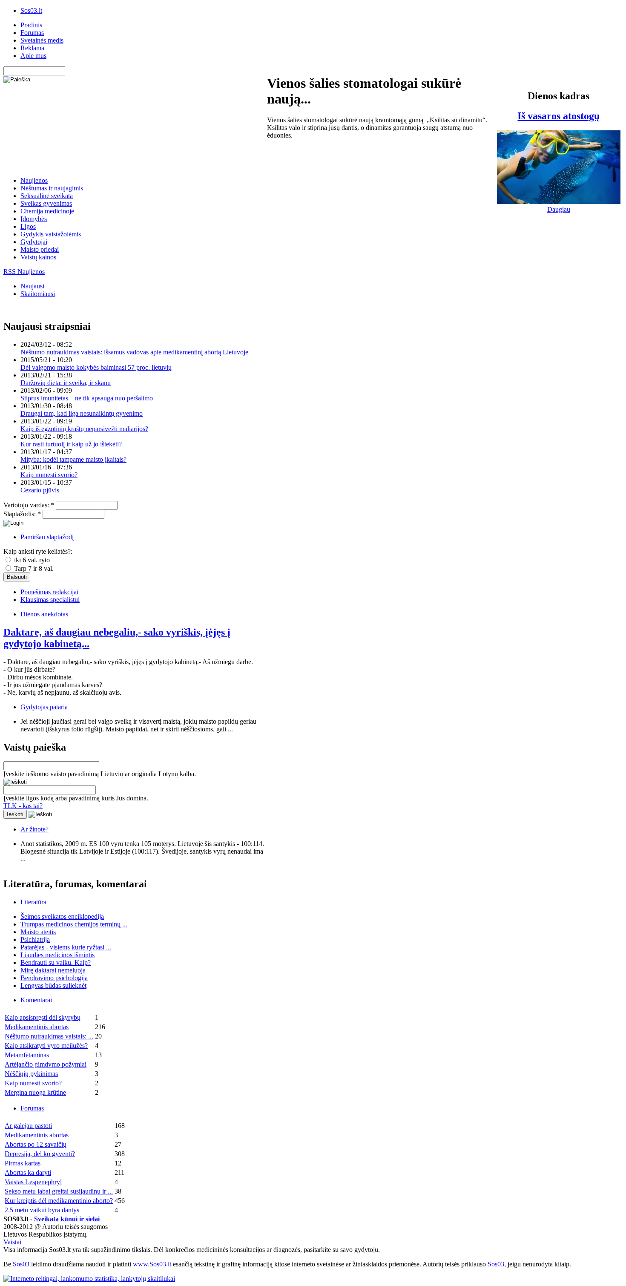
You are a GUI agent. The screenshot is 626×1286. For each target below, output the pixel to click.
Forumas (32, 32)
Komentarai (36, 1000)
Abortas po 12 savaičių (35, 1144)
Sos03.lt (31, 10)
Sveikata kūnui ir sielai (67, 1219)
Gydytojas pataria (44, 707)
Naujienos (34, 180)
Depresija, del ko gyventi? (40, 1153)
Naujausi (32, 286)
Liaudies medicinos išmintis (57, 954)
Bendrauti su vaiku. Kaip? (55, 962)
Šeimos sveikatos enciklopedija (62, 916)
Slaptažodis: (22, 514)
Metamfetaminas (27, 1055)
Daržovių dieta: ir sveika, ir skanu (65, 382)
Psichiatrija (35, 939)
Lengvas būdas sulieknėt (53, 985)
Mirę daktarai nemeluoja (53, 970)
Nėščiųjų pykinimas (31, 1073)
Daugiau (558, 209)
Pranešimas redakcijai (49, 592)
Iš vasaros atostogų (558, 115)
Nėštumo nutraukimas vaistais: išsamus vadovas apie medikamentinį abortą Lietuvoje (134, 352)
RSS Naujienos (24, 271)
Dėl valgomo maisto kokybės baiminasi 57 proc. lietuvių (96, 367)
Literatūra (33, 902)
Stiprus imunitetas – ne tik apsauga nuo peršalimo (86, 398)
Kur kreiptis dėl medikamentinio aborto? (59, 1200)
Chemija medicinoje (47, 211)
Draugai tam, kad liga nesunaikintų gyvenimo (81, 413)
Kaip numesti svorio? (49, 474)
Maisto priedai (39, 249)
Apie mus (33, 55)
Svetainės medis (41, 40)
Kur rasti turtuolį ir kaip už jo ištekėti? (71, 444)
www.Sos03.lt (152, 1264)
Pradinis (31, 25)
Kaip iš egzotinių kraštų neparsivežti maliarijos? (84, 428)
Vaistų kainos (38, 257)
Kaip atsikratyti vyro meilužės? (46, 1045)
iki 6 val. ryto (31, 560)
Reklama (32, 48)
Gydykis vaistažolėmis (50, 234)
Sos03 (21, 1264)
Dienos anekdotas (44, 614)
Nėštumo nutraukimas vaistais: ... (49, 1036)
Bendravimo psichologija (54, 977)
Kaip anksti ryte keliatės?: (37, 551)
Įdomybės (33, 218)
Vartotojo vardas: (28, 505)
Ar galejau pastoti (28, 1125)
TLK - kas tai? (23, 805)
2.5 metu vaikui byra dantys (42, 1210)
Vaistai (12, 1242)
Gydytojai (33, 241)
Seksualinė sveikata (46, 195)
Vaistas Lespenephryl (33, 1181)
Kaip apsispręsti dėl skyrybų (42, 1017)
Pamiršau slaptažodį (47, 537)
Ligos (28, 226)
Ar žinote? (34, 829)
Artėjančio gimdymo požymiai (45, 1064)
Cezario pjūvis (39, 490)
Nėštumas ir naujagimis (51, 188)
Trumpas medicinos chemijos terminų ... (73, 924)
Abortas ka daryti (28, 1172)
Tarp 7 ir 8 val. (33, 568)
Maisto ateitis (38, 931)
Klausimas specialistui (50, 599)
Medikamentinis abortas (37, 1026)
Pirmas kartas (22, 1163)
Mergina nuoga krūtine (35, 1092)
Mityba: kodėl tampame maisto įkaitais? (73, 459)
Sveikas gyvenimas (46, 203)
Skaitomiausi (37, 293)
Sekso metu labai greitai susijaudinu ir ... (59, 1191)
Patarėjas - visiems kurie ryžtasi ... (65, 947)
